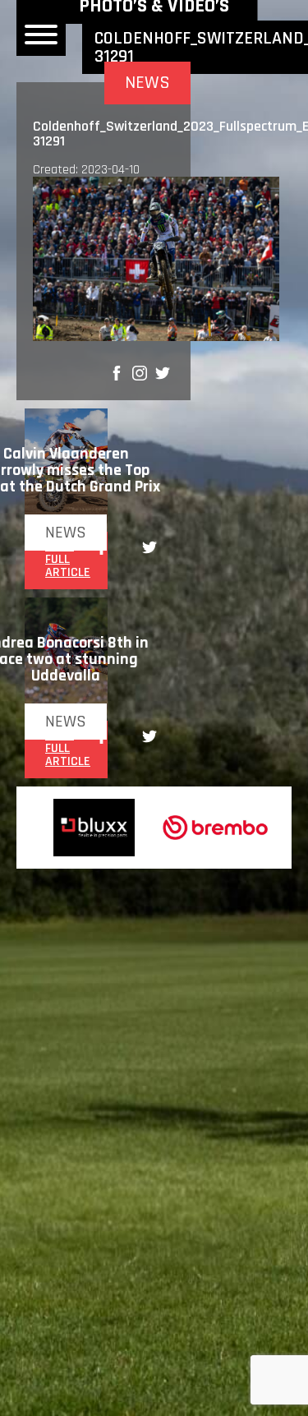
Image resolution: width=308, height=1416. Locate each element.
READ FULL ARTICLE (67, 559)
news (65, 532)
